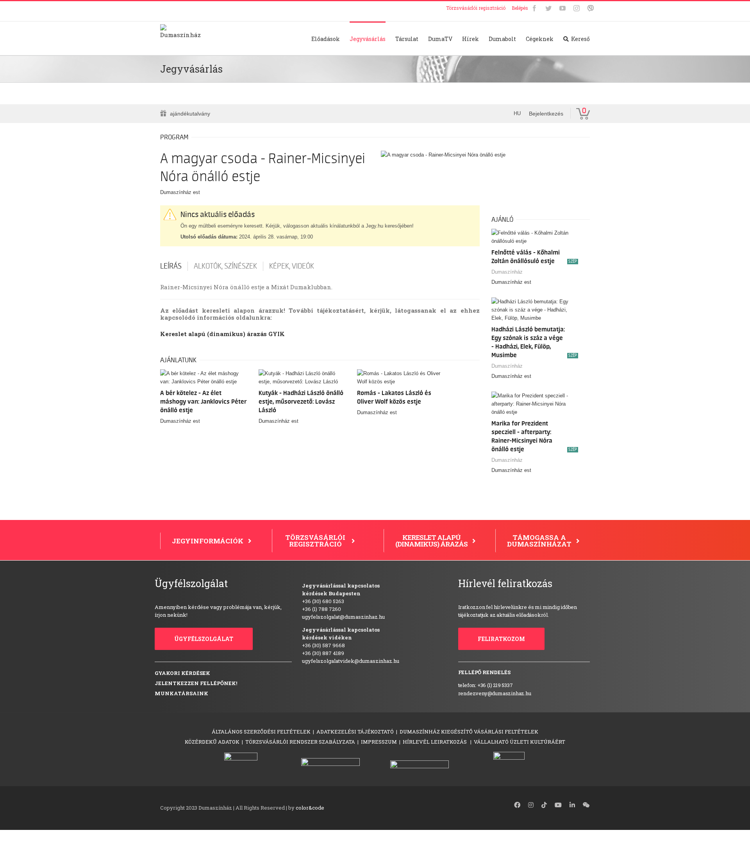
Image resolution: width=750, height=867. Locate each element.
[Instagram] (576, 8)
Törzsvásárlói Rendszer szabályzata (300, 741)
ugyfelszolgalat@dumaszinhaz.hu (343, 616)
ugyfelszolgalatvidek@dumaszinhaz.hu (350, 660)
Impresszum (379, 741)
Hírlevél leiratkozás (435, 741)
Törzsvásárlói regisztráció (475, 8)
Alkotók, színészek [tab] (225, 266)
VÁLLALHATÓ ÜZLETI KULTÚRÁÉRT (519, 741)
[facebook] (517, 805)
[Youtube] (562, 8)
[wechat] (586, 805)
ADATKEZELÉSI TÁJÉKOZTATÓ (355, 731)
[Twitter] (548, 8)
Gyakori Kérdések (182, 673)
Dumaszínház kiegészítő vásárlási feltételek (469, 731)
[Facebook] (534, 8)
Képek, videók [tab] (291, 266)
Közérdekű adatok (212, 741)
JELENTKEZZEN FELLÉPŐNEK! (196, 683)
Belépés (520, 8)
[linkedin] (572, 805)
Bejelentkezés (546, 113)
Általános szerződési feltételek (261, 731)
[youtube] (558, 805)
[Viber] (591, 8)
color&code (310, 807)
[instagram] (531, 805)
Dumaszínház (507, 272)
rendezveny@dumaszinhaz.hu (494, 693)
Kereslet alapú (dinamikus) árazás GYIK (222, 334)
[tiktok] (544, 805)
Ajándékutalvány (190, 113)
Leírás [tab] (171, 266)
